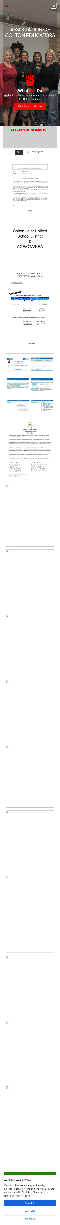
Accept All (30, 1203)
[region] (30, 1200)
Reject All (30, 1218)
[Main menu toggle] (54, 6)
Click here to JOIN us (30, 106)
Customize (30, 1211)
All (19, 152)
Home (30, 1174)
